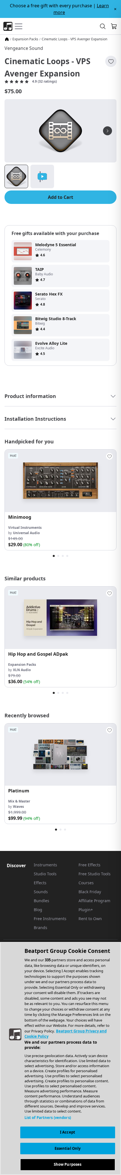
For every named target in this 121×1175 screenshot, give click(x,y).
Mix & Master (19, 801)
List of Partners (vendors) (47, 1117)
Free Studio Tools (95, 873)
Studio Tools (45, 873)
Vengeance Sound (24, 48)
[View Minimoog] (60, 481)
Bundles (41, 900)
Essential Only (68, 1148)
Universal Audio (26, 533)
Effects (40, 882)
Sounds (41, 891)
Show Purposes (68, 1164)
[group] (60, 499)
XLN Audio (22, 669)
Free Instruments (50, 918)
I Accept (67, 1132)
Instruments (45, 864)
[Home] (7, 39)
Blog (38, 909)
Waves (18, 806)
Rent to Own (90, 918)
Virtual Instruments (25, 527)
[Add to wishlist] (111, 61)
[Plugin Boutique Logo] (7, 26)
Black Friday (90, 891)
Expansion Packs (25, 39)
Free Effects (89, 864)
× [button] (115, 9)
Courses (86, 882)
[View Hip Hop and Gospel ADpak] (60, 618)
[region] (60, 1058)
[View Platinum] (60, 754)
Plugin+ (86, 909)
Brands (40, 927)
